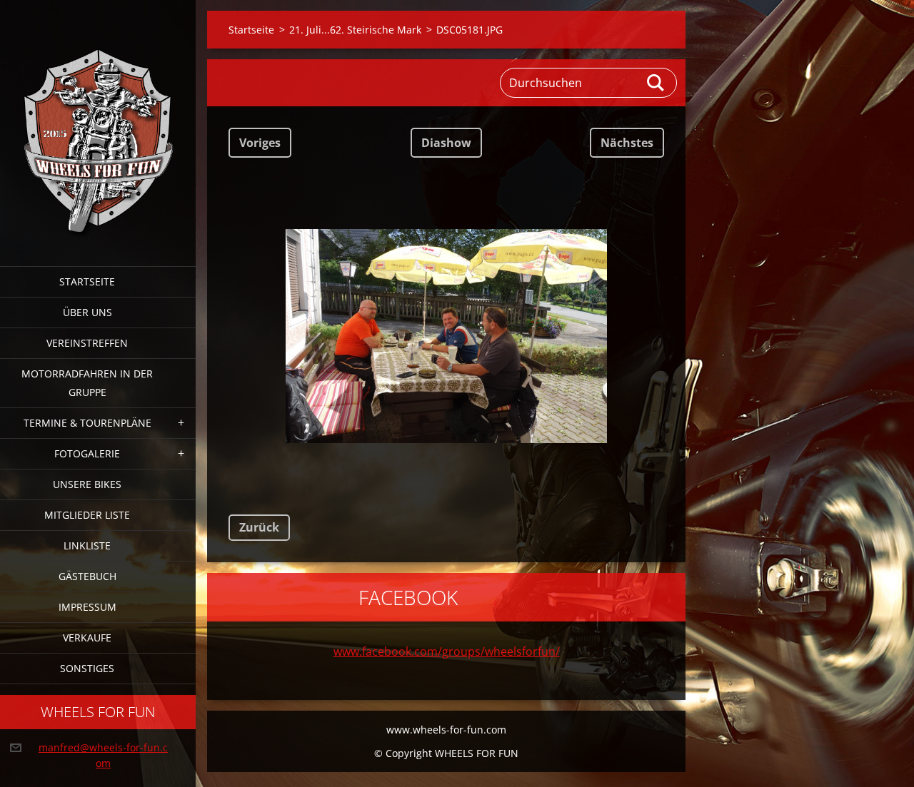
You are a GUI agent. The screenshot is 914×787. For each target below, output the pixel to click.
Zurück (259, 527)
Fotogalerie (87, 453)
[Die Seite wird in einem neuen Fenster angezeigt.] (446, 336)
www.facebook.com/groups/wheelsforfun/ (446, 651)
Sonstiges (87, 668)
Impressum (87, 607)
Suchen (656, 82)
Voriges (260, 143)
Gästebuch (87, 576)
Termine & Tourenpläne (87, 423)
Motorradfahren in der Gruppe (87, 383)
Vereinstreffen (87, 343)
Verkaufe (87, 637)
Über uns (87, 312)
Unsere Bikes (87, 484)
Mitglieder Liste (87, 515)
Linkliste (87, 545)
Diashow (446, 143)
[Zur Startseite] (98, 124)
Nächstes (627, 143)
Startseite (87, 281)
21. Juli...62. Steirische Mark (355, 29)
